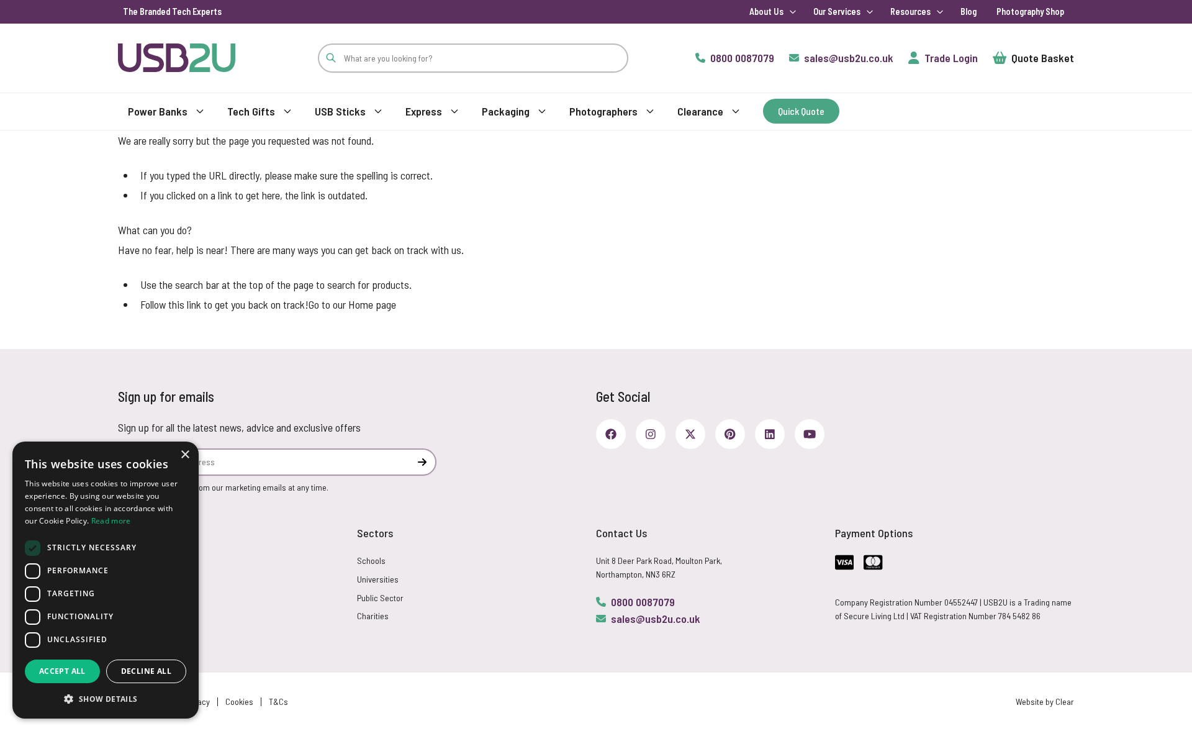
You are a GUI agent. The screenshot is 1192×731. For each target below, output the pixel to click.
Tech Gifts (251, 111)
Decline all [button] (146, 671)
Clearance (700, 111)
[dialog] (105, 580)
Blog (968, 11)
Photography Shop (1030, 11)
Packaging (506, 111)
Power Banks (157, 111)
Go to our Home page (352, 304)
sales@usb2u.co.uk (655, 618)
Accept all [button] (62, 671)
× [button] (184, 455)
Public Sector (380, 598)
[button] (105, 698)
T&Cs (278, 701)
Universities (378, 579)
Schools (371, 560)
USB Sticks (340, 111)
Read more (111, 520)
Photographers (603, 111)
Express (423, 111)
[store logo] (176, 57)
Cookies (239, 701)
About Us (766, 11)
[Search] (331, 58)
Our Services (836, 11)
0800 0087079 (643, 602)
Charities (373, 616)
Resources (910, 11)
